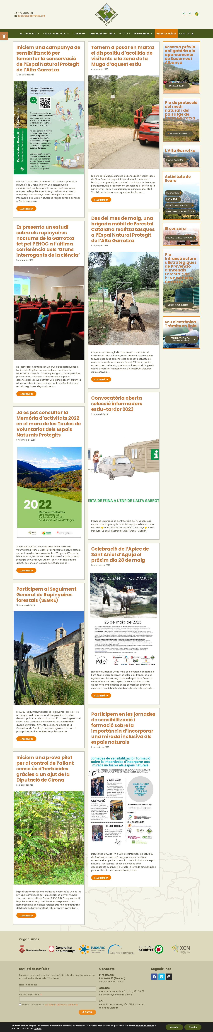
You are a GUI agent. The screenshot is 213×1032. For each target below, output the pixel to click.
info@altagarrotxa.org (31, 16)
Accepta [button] (174, 1027)
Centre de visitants (102, 33)
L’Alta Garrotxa (54, 33)
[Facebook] (154, 977)
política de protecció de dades (61, 1004)
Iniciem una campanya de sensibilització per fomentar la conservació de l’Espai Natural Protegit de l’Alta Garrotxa (48, 58)
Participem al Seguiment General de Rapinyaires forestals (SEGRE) (46, 595)
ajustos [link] (37, 1028)
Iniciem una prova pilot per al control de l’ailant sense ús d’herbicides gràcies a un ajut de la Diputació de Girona (45, 768)
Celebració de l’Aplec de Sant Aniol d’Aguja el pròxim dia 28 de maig (120, 554)
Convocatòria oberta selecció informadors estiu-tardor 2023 (116, 404)
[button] (4, 36)
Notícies (124, 33)
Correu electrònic (29, 994)
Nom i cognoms (28, 984)
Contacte (186, 33)
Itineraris (79, 33)
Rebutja (193, 1027)
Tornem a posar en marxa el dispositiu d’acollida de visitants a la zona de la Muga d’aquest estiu (122, 56)
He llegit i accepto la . (50, 1004)
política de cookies (145, 1025)
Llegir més (27, 208)
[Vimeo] (161, 977)
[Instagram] (169, 977)
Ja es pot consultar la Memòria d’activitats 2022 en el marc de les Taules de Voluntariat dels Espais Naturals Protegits (48, 423)
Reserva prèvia (166, 33)
